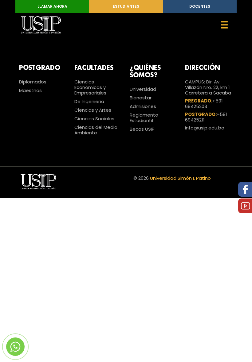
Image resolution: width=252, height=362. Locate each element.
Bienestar (141, 97)
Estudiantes (126, 6)
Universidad (143, 89)
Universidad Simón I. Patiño (180, 178)
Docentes (199, 6)
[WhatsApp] (15, 346)
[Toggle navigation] (224, 25)
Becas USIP (142, 129)
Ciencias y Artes (92, 110)
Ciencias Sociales (94, 118)
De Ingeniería (89, 101)
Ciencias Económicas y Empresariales (90, 87)
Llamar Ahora (52, 6)
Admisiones (143, 106)
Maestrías (30, 90)
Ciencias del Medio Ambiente (95, 130)
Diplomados (32, 82)
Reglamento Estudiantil (144, 118)
